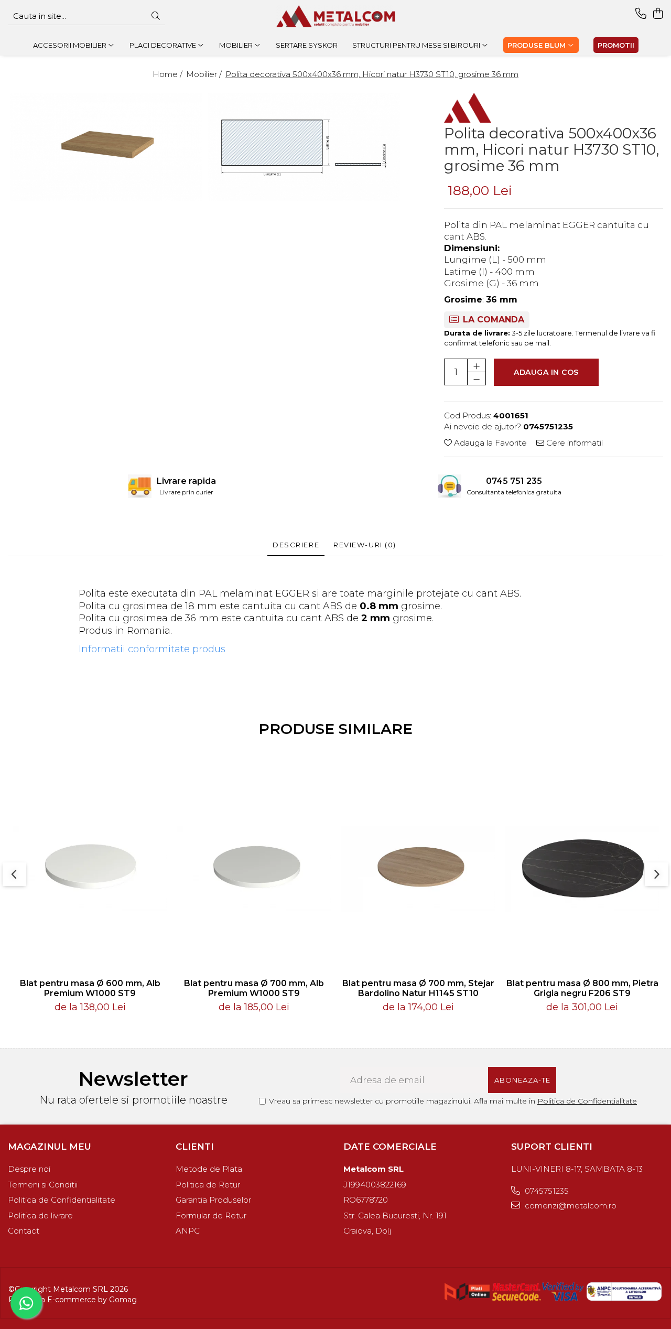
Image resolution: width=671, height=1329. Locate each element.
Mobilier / (205, 74)
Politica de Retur (208, 1185)
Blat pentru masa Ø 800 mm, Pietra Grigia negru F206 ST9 (582, 988)
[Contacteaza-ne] (640, 14)
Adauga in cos (546, 372)
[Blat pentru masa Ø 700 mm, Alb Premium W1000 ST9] (254, 869)
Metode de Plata (209, 1169)
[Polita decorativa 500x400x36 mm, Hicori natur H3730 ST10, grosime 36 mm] (106, 147)
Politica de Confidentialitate (587, 1101)
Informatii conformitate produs (152, 649)
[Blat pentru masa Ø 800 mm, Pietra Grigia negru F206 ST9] (582, 869)
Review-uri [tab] (364, 545)
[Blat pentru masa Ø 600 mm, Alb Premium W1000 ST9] (90, 869)
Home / (169, 74)
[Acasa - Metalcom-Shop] (335, 16)
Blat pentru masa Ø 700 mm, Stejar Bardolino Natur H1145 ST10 (418, 988)
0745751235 (546, 1191)
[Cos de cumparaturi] (657, 14)
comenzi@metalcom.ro (569, 1206)
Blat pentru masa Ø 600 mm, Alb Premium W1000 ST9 (90, 988)
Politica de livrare (40, 1215)
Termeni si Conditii (43, 1185)
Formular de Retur (211, 1215)
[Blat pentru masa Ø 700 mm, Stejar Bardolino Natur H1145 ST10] (418, 869)
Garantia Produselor (213, 1200)
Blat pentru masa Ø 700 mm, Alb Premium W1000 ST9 (254, 988)
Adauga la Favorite (489, 443)
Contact (23, 1231)
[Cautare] (155, 16)
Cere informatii (573, 443)
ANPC (188, 1231)
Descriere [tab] (296, 545)
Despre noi (29, 1169)
